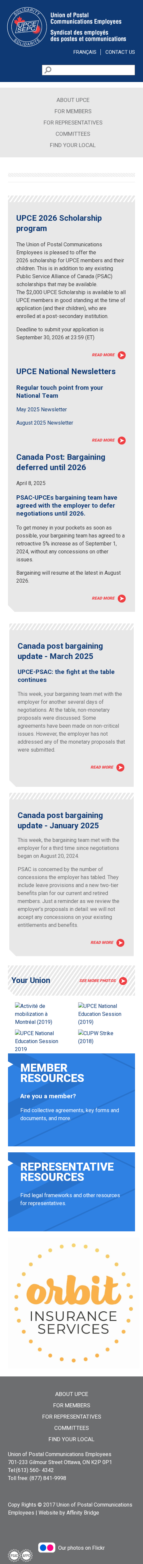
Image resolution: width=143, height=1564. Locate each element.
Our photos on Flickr (81, 1548)
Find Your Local (73, 145)
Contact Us (120, 52)
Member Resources (71, 1104)
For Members (73, 111)
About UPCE (73, 100)
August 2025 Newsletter (44, 423)
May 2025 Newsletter (41, 409)
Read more (103, 355)
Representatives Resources (71, 1196)
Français (84, 52)
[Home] (66, 45)
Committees (73, 133)
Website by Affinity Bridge (69, 1513)
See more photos (97, 980)
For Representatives (73, 122)
